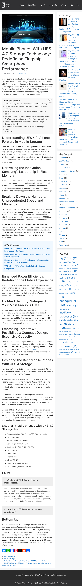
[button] (77, 5)
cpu (66, 289)
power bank (68, 331)
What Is (64, 185)
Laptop (65, 309)
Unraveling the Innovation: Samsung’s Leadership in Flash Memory (26, 107)
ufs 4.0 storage (9, 559)
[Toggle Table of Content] (49, 101)
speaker (62, 349)
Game (63, 5)
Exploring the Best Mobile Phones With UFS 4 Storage (24, 127)
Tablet (61, 232)
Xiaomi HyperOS (64, 354)
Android (62, 158)
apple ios (64, 278)
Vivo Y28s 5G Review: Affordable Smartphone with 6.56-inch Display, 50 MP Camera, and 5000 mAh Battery (69, 58)
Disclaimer (39, 575)
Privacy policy (50, 575)
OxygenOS (68, 328)
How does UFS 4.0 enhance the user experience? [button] (23, 510)
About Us (19, 575)
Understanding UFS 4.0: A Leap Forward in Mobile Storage (26, 104)
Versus (62, 235)
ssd (67, 349)
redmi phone (70, 334)
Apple (22, 5)
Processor (63, 215)
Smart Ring (63, 221)
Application (63, 168)
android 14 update (69, 265)
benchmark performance (71, 282)
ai (74, 258)
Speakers (63, 225)
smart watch (68, 339)
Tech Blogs (32, 5)
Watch (61, 238)
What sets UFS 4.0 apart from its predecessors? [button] (21, 481)
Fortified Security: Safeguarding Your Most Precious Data (26, 119)
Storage (7, 556)
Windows (63, 245)
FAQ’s (7, 129)
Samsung (63, 218)
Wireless (75, 352)
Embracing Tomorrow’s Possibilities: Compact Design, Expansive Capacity (24, 123)
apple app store (68, 274)
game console (65, 293)
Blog (61, 178)
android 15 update (72, 268)
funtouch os (75, 290)
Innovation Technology (68, 202)
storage (72, 349)
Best (61, 175)
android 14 (67, 262)
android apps (68, 271)
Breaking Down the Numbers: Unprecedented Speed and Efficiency (25, 112)
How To (43, 5)
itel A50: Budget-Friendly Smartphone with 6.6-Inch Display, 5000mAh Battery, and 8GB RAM (68, 137)
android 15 (62, 268)
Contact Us (61, 575)
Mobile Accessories (67, 208)
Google (62, 198)
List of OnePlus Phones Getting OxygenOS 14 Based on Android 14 (26, 561)
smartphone (37, 349)
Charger (62, 188)
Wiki (71, 5)
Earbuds (62, 192)
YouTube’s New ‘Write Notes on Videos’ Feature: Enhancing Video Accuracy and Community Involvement (69, 105)
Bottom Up (9, 132)
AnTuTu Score (64, 161)
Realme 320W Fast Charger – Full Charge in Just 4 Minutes (69, 75)
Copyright (29, 575)
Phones (13, 556)
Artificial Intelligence (67, 171)
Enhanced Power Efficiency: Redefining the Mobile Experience (27, 116)
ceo (65, 285)
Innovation (53, 5)
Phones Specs (27, 583)
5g (64, 258)
